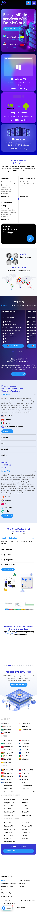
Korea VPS (25, 812)
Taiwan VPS (8, 832)
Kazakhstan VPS (9, 812)
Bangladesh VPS (9, 799)
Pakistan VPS (8, 826)
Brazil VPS (7, 729)
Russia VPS (7, 779)
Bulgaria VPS (8, 743)
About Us (22, 883)
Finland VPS (8, 750)
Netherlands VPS (27, 770)
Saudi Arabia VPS (9, 829)
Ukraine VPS (8, 789)
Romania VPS (26, 776)
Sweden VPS (8, 785)
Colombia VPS (26, 729)
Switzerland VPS (27, 785)
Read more (5, 196)
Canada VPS (26, 723)
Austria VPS (8, 740)
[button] (33, 28)
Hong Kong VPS (9, 803)
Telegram (7, 900)
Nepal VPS (7, 823)
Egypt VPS (25, 838)
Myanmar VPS (26, 815)
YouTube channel (9, 903)
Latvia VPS (7, 759)
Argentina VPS (26, 726)
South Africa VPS (9, 841)
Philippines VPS (27, 826)
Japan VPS (25, 809)
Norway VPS (8, 773)
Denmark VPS (8, 746)
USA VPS (7, 723)
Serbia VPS (25, 779)
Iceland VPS (26, 753)
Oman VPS (25, 823)
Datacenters (23, 890)
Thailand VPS (26, 832)
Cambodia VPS (26, 799)
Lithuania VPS (26, 759)
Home (3, 880)
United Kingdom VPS (28, 792)
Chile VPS (7, 733)
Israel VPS (7, 809)
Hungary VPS (8, 753)
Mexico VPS (8, 726)
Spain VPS (25, 782)
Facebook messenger (28, 900)
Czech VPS (25, 743)
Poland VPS (25, 773)
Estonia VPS (25, 746)
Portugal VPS (8, 776)
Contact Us (22, 886)
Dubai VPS (25, 835)
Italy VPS (25, 756)
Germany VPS (8, 792)
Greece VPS (26, 750)
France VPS (25, 789)
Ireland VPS (8, 756)
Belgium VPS (26, 740)
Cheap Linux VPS (24, 880)
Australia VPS (8, 835)
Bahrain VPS (8, 838)
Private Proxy (5, 890)
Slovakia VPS (8, 782)
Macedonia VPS (9, 762)
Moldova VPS (8, 770)
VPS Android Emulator (8, 883)
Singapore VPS (26, 829)
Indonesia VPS (8, 806)
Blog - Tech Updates (8, 893)
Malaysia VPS (8, 815)
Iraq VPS (24, 806)
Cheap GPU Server (7, 886)
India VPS (25, 803)
